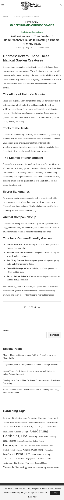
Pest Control (9, 454)
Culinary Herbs (8, 422)
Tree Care (29, 463)
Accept (55, 493)
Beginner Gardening (12, 418)
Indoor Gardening (24, 441)
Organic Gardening (33, 449)
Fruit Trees (8, 431)
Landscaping (10, 445)
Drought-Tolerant (21, 422)
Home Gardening (50, 437)
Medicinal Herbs (34, 446)
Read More (32, 497)
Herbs (41, 436)
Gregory (28, 47)
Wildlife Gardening (37, 467)
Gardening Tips (15, 436)
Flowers (51, 426)
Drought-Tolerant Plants (37, 422)
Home (5, 16)
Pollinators (19, 459)
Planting (46, 454)
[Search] (61, 5)
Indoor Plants (38, 441)
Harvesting (33, 437)
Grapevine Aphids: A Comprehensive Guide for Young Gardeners (30, 364)
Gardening (39, 431)
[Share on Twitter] (32, 307)
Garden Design (21, 432)
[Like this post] (25, 307)
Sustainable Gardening (13, 463)
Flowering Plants (40, 427)
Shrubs (48, 459)
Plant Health (37, 454)
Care (25, 418)
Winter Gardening (53, 467)
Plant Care (23, 454)
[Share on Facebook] (28, 307)
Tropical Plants (41, 463)
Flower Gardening (23, 426)
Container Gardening (48, 418)
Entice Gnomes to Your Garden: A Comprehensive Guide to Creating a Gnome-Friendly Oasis (32, 40)
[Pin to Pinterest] (35, 307)
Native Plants (9, 449)
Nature (19, 450)
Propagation (30, 459)
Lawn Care (23, 446)
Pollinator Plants (8, 459)
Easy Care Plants (52, 422)
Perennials (49, 450)
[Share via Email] (39, 307)
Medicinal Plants (47, 446)
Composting (32, 418)
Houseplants (9, 440)
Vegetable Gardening (15, 467)
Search (6, 330)
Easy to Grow (8, 427)
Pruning (40, 458)
